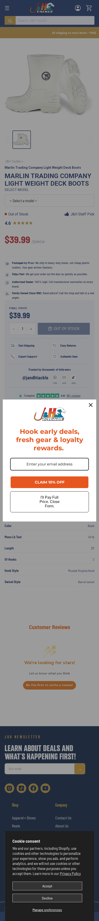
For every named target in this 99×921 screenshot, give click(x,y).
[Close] (90, 404)
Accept (47, 886)
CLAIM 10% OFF (49, 482)
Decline (47, 898)
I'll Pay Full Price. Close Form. (50, 501)
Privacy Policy (70, 873)
